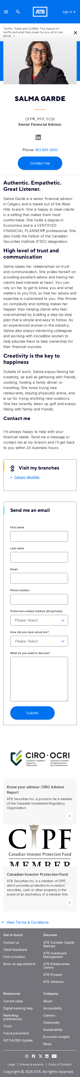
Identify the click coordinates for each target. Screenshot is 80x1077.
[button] (6, 11)
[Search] (18, 11)
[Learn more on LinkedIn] (38, 137)
